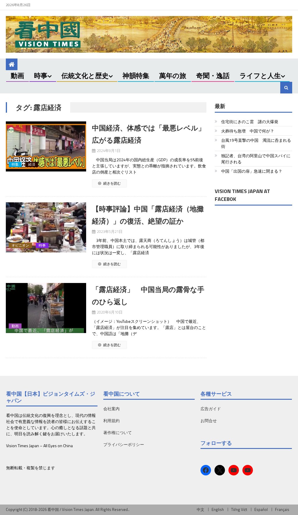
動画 (17, 75)
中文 (200, 509)
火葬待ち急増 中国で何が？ (247, 131)
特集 (15, 164)
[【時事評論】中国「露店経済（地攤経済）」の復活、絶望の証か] (46, 227)
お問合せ (209, 420)
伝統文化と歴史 (85, 75)
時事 (40, 75)
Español (261, 509)
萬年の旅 (172, 75)
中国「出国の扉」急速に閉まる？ (251, 171)
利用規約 (111, 420)
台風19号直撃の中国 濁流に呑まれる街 (256, 143)
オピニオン (20, 245)
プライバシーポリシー (123, 444)
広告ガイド (211, 409)
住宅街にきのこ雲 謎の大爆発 (249, 121)
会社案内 (111, 409)
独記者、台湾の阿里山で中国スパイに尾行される (255, 159)
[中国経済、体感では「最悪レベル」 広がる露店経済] (46, 146)
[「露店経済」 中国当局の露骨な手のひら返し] (46, 308)
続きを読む (111, 183)
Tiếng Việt (239, 509)
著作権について (117, 432)
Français (282, 509)
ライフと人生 (260, 75)
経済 (31, 164)
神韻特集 (136, 75)
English (218, 509)
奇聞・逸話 (213, 75)
